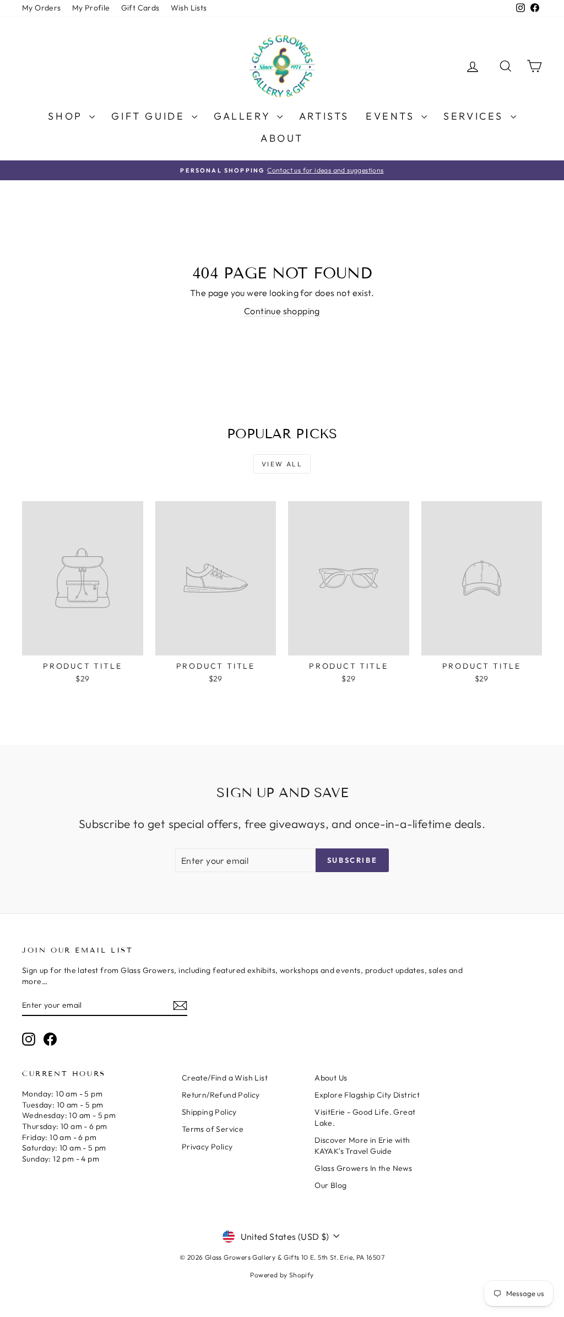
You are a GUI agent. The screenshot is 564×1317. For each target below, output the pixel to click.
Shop (67, 116)
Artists (324, 116)
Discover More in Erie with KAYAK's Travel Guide (362, 1145)
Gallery (244, 116)
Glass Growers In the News (363, 1168)
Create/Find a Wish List (225, 1078)
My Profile (91, 8)
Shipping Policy (209, 1112)
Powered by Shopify (281, 1275)
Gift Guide (150, 116)
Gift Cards (140, 8)
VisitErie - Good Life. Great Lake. (364, 1117)
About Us (330, 1078)
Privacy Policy (207, 1147)
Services (475, 116)
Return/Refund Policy (221, 1095)
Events (392, 116)
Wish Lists (189, 8)
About (282, 138)
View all (282, 464)
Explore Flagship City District (367, 1095)
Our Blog (330, 1185)
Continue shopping (282, 310)
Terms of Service (212, 1129)
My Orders (41, 8)
